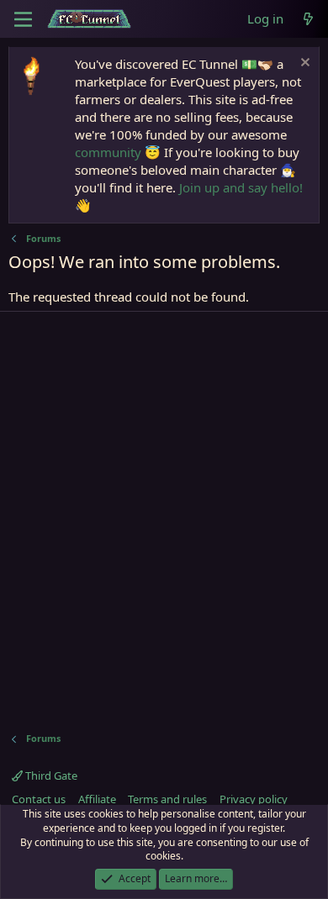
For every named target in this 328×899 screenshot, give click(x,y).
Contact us (39, 799)
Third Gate (50, 775)
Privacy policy (254, 799)
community (108, 152)
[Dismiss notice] (303, 64)
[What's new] (308, 18)
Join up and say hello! (241, 187)
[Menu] (23, 19)
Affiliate (97, 799)
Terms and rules (167, 799)
